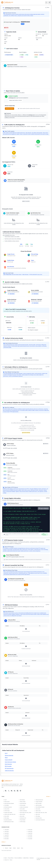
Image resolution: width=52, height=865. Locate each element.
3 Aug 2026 (6, 833)
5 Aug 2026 (6, 831)
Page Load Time (39, 37)
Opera (18, 848)
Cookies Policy (25, 858)
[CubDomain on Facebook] (5, 791)
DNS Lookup (6, 818)
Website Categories (31, 327)
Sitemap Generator (9, 755)
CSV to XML (38, 808)
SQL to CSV (38, 814)
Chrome (6, 848)
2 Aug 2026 (30, 833)
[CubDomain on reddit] (20, 791)
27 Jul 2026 (30, 838)
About (5, 858)
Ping (26, 584)
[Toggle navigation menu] (49, 2)
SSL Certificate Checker (40, 807)
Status (11, 859)
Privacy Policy (10, 858)
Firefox (14, 848)
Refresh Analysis (9, 108)
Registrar (6, 34)
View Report (12, 293)
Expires (5, 41)
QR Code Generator (9, 768)
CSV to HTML (6, 808)
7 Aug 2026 (6, 829)
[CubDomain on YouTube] (11, 791)
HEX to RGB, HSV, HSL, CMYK (25, 812)
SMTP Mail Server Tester (9, 821)
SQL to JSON (6, 816)
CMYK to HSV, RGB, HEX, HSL (9, 814)
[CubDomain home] (7, 781)
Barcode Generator (8, 819)
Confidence (20, 327)
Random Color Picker (8, 812)
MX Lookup (38, 816)
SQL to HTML (22, 814)
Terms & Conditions (18, 858)
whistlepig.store (11, 21)
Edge (10, 848)
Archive (42, 54)
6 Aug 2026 (30, 829)
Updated (19, 37)
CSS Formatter (22, 805)
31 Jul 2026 (30, 835)
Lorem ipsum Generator (40, 819)
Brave (22, 848)
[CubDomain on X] (8, 791)
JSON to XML (38, 810)
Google (22, 54)
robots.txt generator (9, 770)
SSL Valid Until (45, 34)
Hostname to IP (23, 818)
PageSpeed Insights (9, 54)
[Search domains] (46, 2)
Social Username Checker (10, 762)
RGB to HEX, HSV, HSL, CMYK (41, 812)
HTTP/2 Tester (7, 810)
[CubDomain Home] (7, 2)
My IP (6, 753)
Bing (27, 54)
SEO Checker (22, 799)
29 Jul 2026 (30, 836)
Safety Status (7, 320)
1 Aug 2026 (6, 835)
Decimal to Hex (39, 818)
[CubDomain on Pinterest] (14, 791)
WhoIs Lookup (22, 801)
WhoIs (6, 757)
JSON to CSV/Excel (23, 810)
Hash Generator (8, 764)
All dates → (4, 842)
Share (48, 7)
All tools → (48, 796)
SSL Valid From (38, 34)
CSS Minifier (6, 805)
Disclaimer (32, 858)
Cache (37, 54)
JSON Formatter (39, 805)
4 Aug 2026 (30, 831)
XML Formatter (8, 766)
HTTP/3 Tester (22, 821)
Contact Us (6, 859)
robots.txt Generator (24, 807)
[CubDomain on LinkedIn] (17, 791)
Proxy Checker (22, 819)
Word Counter (7, 801)
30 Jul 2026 (6, 836)
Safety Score (9, 327)
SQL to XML (22, 816)
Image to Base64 (8, 759)
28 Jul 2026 (6, 838)
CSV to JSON (22, 808)
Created (5, 37)
